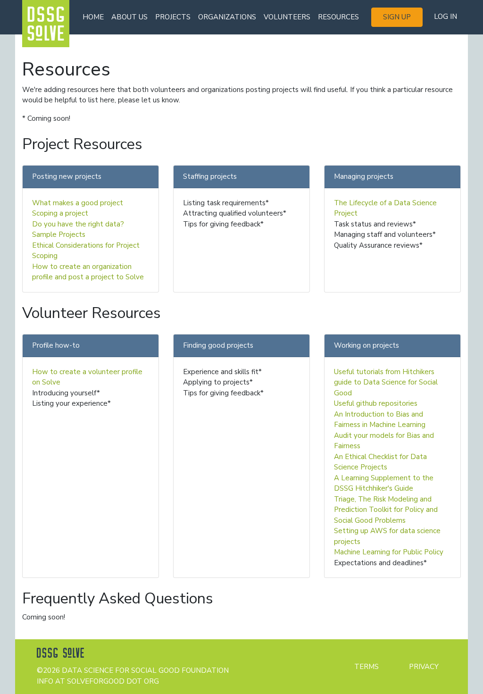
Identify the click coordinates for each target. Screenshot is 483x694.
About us (129, 17)
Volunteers (287, 17)
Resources (338, 17)
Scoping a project (60, 213)
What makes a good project (77, 203)
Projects (173, 17)
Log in (445, 16)
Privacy (424, 666)
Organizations (227, 17)
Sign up (397, 17)
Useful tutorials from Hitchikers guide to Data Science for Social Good (386, 382)
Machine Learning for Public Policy (388, 552)
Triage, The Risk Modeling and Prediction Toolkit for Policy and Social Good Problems (386, 509)
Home (93, 17)
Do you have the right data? (78, 224)
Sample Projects (58, 234)
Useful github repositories (375, 403)
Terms (366, 666)
